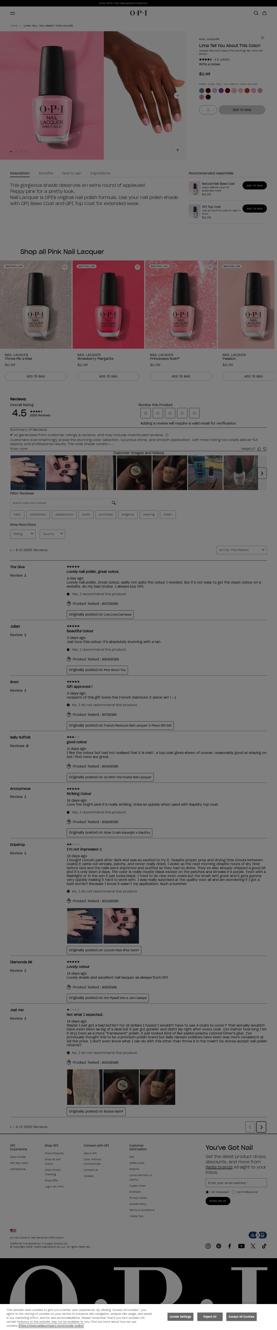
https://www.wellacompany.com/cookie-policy (51, 1326)
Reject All (209, 1316)
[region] (138, 1317)
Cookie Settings (180, 1316)
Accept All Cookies (241, 1316)
